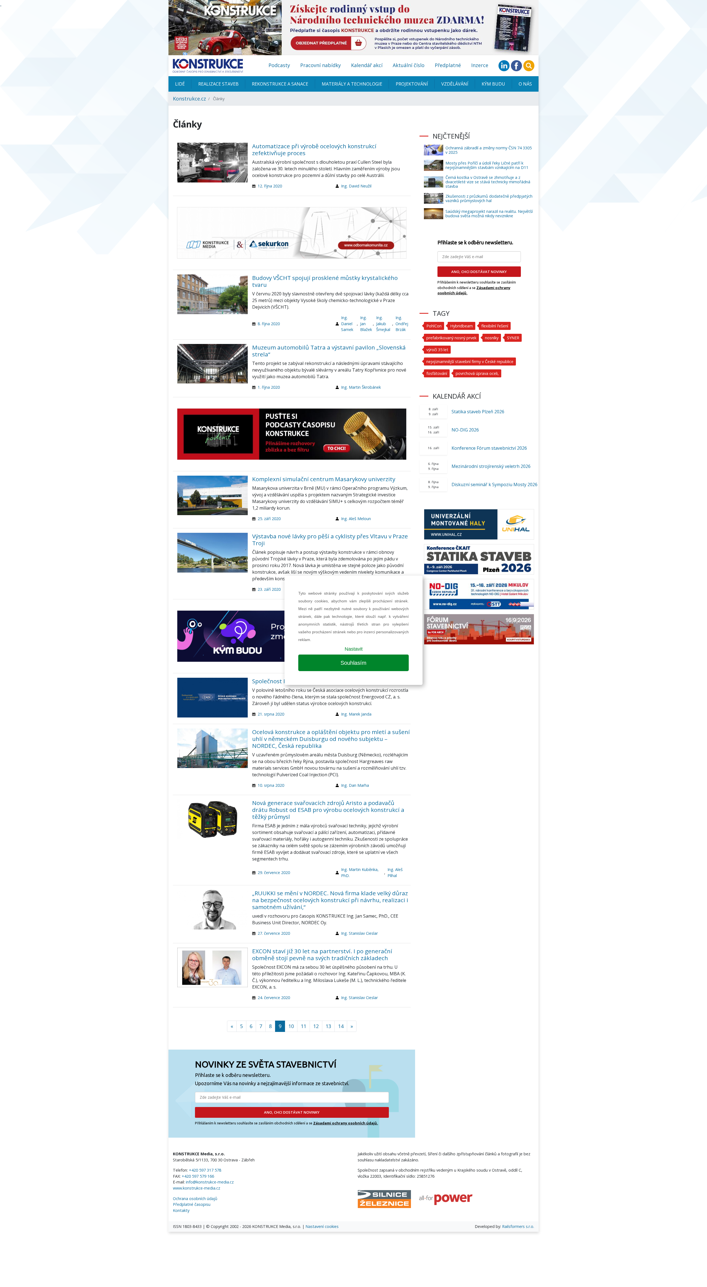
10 (291, 1026)
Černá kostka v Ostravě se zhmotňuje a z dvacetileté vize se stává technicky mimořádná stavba (487, 182)
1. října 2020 (269, 387)
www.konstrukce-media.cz (196, 1188)
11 (303, 1026)
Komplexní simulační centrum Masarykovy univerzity (323, 479)
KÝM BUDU (493, 84)
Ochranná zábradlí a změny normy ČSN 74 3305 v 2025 (488, 150)
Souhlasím (353, 663)
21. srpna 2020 (271, 714)
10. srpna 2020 (271, 785)
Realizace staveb (218, 84)
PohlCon (434, 326)
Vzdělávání (454, 84)
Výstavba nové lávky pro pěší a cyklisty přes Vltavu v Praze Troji (330, 539)
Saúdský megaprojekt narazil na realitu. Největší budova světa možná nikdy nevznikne (489, 213)
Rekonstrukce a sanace (280, 84)
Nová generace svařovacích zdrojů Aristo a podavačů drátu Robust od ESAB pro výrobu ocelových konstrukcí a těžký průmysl (328, 809)
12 (316, 1026)
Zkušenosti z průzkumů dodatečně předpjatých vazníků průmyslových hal (488, 198)
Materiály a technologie (352, 84)
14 (341, 1026)
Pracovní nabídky (320, 65)
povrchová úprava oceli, (477, 373)
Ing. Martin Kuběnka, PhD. (360, 872)
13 (328, 1026)
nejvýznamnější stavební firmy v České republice (469, 361)
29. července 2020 (274, 872)
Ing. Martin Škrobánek (361, 387)
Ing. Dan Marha (355, 785)
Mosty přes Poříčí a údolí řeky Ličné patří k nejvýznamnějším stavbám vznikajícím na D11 (486, 165)
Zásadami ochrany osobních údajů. (345, 1123)
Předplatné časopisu (191, 1204)
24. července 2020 (274, 997)
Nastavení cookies (322, 1226)
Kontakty (181, 1210)
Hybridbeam (461, 326)
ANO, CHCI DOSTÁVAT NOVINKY (292, 1112)
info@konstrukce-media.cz (210, 1182)
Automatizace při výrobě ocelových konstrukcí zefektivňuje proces (314, 149)
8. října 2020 (269, 323)
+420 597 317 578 (205, 1170)
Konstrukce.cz (189, 98)
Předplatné (448, 65)
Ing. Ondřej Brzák (401, 323)
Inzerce (479, 65)
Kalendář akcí (366, 65)
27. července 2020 (274, 933)
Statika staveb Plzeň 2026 (478, 412)
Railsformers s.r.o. (518, 1226)
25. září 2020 (269, 518)
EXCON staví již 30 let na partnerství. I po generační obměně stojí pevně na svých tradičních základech (322, 954)
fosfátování (436, 373)
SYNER (513, 337)
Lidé (180, 84)
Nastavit (354, 649)
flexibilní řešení (494, 326)
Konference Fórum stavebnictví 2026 (489, 448)
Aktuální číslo (408, 65)
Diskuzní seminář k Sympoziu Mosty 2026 (494, 484)
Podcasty (279, 65)
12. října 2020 (270, 186)
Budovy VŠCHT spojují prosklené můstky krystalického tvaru (325, 281)
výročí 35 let (437, 349)
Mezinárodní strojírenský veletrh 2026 (491, 466)
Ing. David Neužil (356, 186)
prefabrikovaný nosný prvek (451, 337)
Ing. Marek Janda (356, 714)
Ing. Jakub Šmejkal (383, 323)
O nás (525, 84)
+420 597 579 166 (198, 1176)
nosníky (491, 337)
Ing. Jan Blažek (366, 323)
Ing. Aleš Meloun (356, 518)
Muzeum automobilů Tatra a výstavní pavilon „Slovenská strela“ (329, 350)
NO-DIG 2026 (465, 430)
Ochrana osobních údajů (195, 1198)
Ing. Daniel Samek (347, 323)
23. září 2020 (269, 589)
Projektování (412, 84)
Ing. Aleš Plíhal (395, 872)
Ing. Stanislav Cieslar (359, 933)
